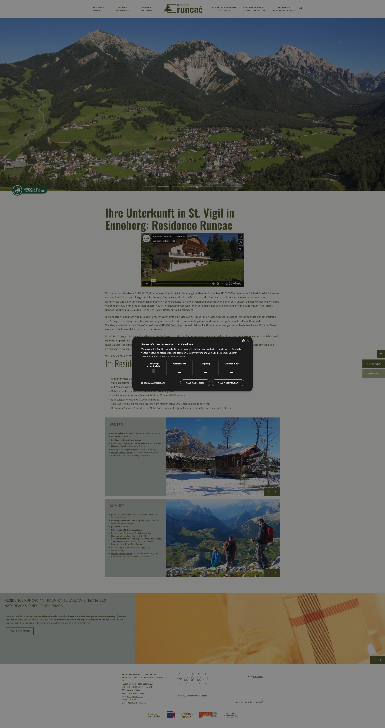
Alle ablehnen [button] (195, 382)
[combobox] (243, 340)
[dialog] (192, 364)
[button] (153, 382)
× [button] (248, 341)
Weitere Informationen (174, 356)
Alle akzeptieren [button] (228, 382)
